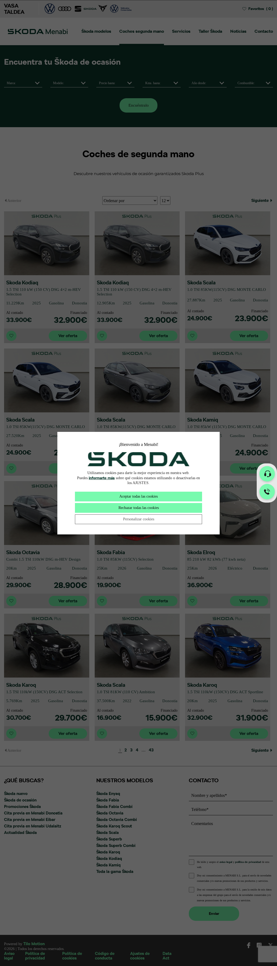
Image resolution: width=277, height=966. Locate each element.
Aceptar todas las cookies (138, 496)
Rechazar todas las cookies (138, 508)
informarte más (102, 478)
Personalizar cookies (138, 519)
